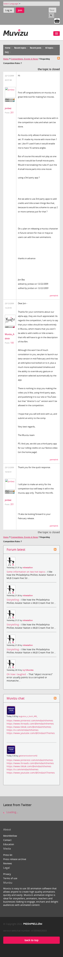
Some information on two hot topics (26, 571)
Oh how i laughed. (17, 674)
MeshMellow (10, 835)
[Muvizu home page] (15, 31)
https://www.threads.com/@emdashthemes (30, 723)
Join (20, 10)
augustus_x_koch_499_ (28, 716)
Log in (8, 10)
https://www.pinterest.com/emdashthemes (30, 720)
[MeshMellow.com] (32, 923)
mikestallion (28, 567)
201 (12, 112)
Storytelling (13, 599)
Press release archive (14, 859)
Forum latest (16, 549)
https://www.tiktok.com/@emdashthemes (29, 726)
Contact (7, 840)
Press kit (7, 854)
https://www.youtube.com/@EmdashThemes (31, 733)
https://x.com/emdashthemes (22, 730)
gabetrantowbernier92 (28, 756)
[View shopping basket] (57, 20)
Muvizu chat (15, 698)
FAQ (7, 52)
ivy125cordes (28, 670)
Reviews (7, 863)
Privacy (7, 874)
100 (12, 342)
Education (8, 844)
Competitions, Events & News (24, 59)
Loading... (12, 812)
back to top (31, 940)
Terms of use (10, 878)
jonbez (8, 108)
